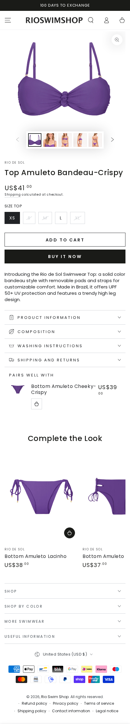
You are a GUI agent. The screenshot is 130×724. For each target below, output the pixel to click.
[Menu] (8, 20)
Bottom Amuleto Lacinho (36, 556)
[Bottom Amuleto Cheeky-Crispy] (18, 389)
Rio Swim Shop (55, 696)
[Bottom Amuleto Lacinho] (42, 496)
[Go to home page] (54, 20)
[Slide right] (112, 139)
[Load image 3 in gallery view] (65, 140)
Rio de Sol (15, 163)
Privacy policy (65, 703)
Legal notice (107, 711)
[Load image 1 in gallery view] (34, 140)
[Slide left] (17, 139)
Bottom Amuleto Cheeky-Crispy (63, 389)
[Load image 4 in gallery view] (80, 140)
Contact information (71, 711)
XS (14, 219)
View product (36, 403)
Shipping (13, 194)
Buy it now (65, 256)
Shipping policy (32, 711)
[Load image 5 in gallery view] (95, 140)
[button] (91, 20)
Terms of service (99, 703)
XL (80, 219)
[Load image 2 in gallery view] (50, 140)
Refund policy (34, 703)
